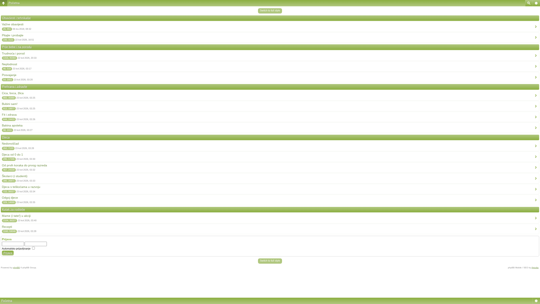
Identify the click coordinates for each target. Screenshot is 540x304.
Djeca (6, 137)
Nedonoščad (10, 143)
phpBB (16, 267)
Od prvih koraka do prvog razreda (24, 165)
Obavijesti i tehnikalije (16, 18)
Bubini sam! (10, 104)
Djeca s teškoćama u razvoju (21, 187)
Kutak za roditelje (13, 209)
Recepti (7, 226)
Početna (14, 3)
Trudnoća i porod (13, 53)
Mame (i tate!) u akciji (16, 215)
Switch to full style (270, 10)
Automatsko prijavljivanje (16, 248)
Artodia (535, 267)
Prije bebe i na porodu (17, 47)
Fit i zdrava (9, 114)
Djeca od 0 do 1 (12, 154)
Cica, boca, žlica (13, 93)
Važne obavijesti (12, 24)
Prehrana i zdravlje (14, 86)
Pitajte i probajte (12, 35)
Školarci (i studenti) (14, 176)
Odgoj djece (10, 197)
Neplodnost (9, 64)
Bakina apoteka (12, 125)
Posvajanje (9, 75)
